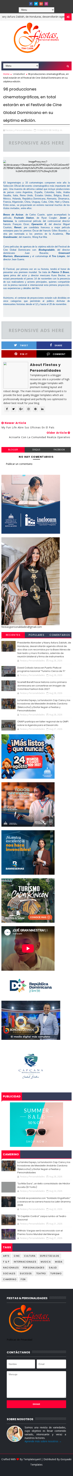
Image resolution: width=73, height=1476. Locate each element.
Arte (6, 1255)
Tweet (24, 345)
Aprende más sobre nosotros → (43, 1441)
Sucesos (26, 1273)
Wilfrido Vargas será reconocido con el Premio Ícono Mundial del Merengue (40, 1232)
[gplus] (41, 4)
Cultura (30, 1255)
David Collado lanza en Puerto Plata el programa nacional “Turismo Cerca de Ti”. (41, 669)
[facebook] (31, 4)
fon (23, 1279)
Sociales (9, 1273)
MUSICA (46, 1261)
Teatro (41, 1273)
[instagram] (46, 4)
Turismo (56, 1273)
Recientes (13, 635)
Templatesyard (32, 1459)
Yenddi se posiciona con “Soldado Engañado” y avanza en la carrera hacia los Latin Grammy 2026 (44, 1201)
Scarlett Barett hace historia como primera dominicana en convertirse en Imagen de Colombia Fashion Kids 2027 (42, 685)
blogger (13, 449)
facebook (59, 449)
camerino (9, 1279)
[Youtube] (25, 2)
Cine (17, 1255)
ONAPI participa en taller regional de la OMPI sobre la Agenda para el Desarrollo (42, 723)
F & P (6, 1261)
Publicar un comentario (19, 464)
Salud (53, 1267)
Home (6, 74)
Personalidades (33, 1267)
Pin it (24, 354)
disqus (36, 449)
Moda (58, 1261)
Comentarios (59, 635)
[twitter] (36, 4)
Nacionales (11, 1267)
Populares (36, 635)
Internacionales (25, 1261)
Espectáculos (49, 1255)
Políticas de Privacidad (19, 1339)
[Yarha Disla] (36, 1470)
